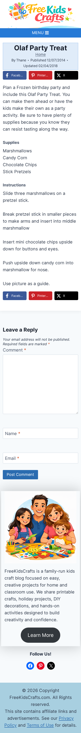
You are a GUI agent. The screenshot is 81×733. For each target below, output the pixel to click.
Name (12, 433)
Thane (21, 60)
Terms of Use (40, 725)
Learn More (41, 635)
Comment (14, 350)
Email (12, 458)
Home (40, 54)
